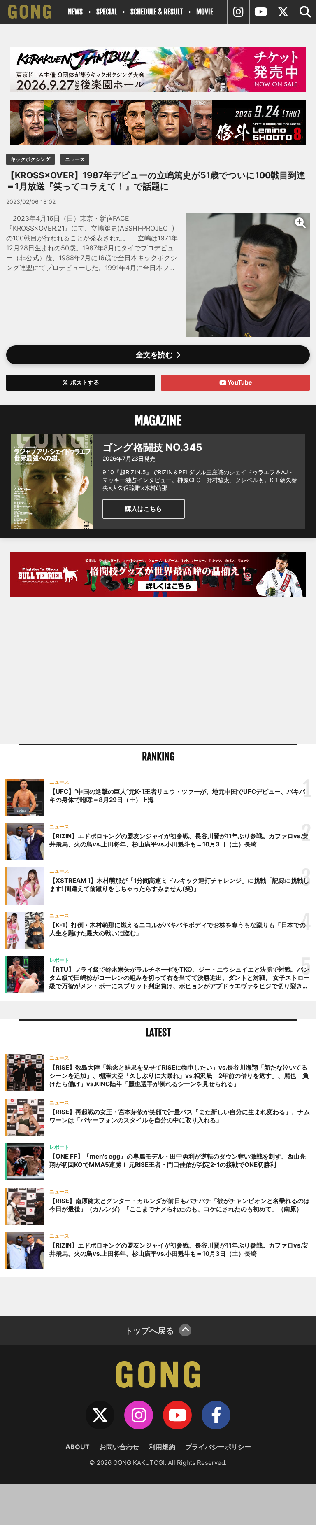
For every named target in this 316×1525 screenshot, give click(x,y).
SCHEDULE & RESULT (156, 11)
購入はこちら (143, 509)
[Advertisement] (158, 671)
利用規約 (162, 1447)
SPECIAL (106, 11)
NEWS (75, 11)
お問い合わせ (119, 1447)
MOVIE (204, 11)
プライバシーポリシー (218, 1447)
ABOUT (77, 1447)
